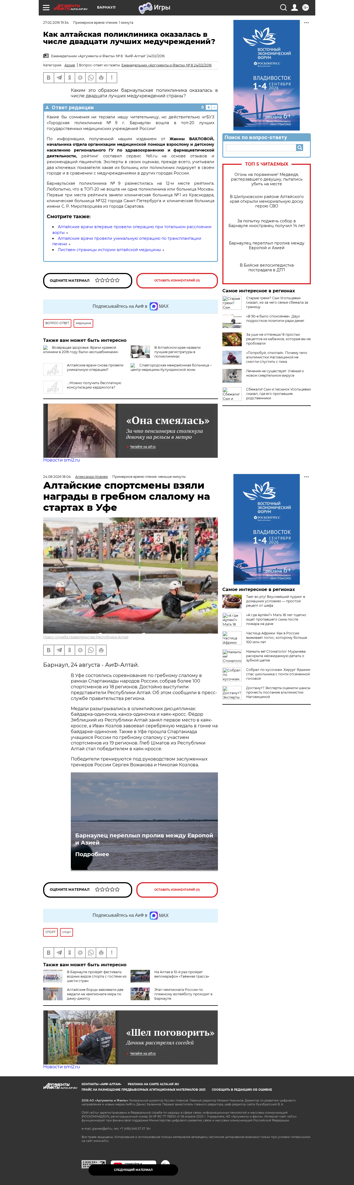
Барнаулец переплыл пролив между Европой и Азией (266, 245)
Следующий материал (133, 1170)
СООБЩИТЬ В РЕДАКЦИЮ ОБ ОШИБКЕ (242, 1090)
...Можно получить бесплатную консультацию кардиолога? (94, 385)
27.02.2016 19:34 (56, 22)
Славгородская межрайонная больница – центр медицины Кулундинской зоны (171, 367)
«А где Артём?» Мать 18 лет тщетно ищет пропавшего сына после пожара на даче (276, 619)
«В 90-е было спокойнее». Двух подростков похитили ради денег (275, 318)
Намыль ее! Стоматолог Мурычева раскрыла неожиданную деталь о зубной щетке (276, 655)
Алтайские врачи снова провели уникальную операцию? (95, 367)
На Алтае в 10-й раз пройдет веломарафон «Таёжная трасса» (181, 974)
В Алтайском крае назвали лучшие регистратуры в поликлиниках (177, 351)
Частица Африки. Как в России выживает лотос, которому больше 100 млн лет (276, 637)
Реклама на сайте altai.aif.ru (153, 1084)
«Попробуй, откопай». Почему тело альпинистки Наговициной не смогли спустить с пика (276, 357)
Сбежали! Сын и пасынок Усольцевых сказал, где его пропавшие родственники (278, 393)
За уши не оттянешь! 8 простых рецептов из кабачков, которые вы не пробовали (278, 338)
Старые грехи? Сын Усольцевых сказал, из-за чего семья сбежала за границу (277, 302)
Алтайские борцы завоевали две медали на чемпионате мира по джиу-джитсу (95, 994)
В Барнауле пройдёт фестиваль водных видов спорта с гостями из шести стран (96, 976)
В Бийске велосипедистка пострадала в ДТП (267, 267)
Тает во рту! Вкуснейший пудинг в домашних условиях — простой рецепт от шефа (275, 601)
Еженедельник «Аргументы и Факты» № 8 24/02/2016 (166, 65)
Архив (69, 65)
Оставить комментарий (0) (177, 280)
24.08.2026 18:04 (57, 477)
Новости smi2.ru (61, 460)
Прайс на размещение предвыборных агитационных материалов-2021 (143, 1090)
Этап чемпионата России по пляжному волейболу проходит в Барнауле (183, 994)
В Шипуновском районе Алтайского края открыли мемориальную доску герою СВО (267, 201)
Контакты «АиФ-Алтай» (101, 1084)
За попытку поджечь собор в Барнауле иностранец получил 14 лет (266, 223)
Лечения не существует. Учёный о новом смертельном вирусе (275, 373)
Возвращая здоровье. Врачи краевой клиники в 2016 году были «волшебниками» (80, 349)
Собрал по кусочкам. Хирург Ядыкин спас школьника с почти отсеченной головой (278, 674)
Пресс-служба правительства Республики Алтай (85, 637)
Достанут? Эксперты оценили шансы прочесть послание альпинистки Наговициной (278, 692)
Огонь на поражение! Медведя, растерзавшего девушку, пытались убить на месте (267, 179)
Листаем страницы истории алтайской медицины (109, 249)
